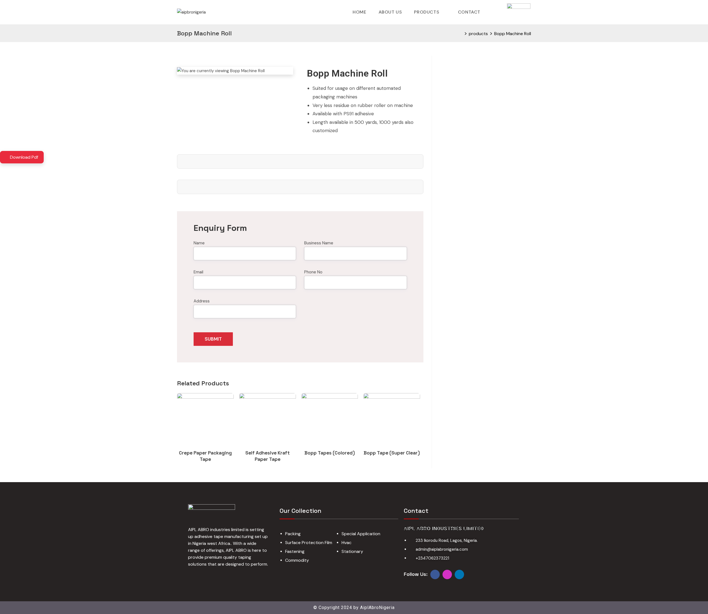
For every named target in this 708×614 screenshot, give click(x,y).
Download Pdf (23, 157)
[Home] (460, 33)
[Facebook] (435, 574)
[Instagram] (447, 574)
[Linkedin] (459, 574)
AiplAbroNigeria (377, 607)
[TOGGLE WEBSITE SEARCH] (494, 12)
